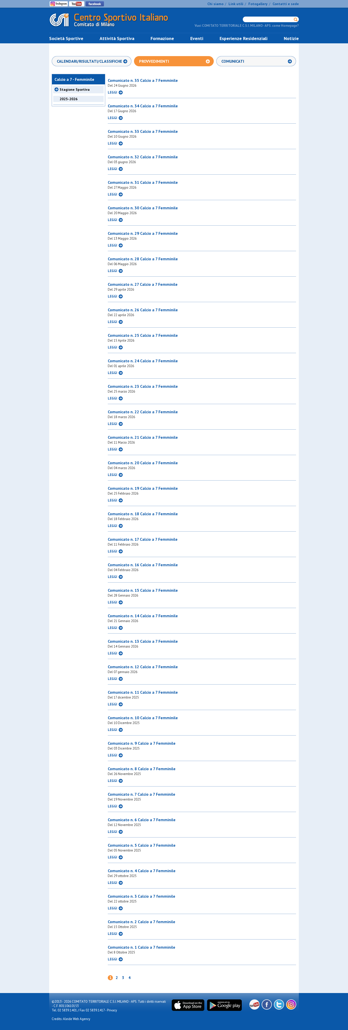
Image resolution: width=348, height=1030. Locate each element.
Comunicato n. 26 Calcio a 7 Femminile (143, 309)
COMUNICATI (232, 61)
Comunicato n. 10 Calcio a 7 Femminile (143, 717)
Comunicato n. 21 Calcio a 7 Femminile (143, 437)
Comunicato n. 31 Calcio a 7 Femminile (143, 182)
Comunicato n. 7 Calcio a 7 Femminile (141, 794)
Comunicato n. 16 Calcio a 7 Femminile (143, 564)
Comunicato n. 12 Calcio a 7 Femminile (143, 666)
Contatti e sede (286, 4)
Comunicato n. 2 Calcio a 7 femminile (141, 921)
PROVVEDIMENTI (154, 61)
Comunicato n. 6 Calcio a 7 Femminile (142, 819)
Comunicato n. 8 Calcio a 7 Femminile (142, 768)
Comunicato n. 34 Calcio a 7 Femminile (143, 105)
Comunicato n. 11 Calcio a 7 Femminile (143, 692)
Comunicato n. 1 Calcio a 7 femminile (141, 947)
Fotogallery (257, 4)
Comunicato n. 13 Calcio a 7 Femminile (143, 641)
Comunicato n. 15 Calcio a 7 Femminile (143, 590)
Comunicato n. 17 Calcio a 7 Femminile (143, 539)
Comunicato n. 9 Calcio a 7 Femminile (142, 743)
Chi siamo (215, 4)
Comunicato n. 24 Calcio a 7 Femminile (143, 360)
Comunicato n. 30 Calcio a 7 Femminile (143, 207)
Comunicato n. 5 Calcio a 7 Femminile (142, 845)
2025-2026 (68, 99)
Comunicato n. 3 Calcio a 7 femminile (141, 896)
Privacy (112, 1010)
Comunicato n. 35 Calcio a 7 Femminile (143, 80)
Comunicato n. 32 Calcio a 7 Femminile (143, 156)
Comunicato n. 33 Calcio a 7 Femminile (143, 131)
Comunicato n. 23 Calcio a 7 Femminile (143, 386)
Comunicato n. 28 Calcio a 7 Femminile (143, 258)
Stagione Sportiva (75, 89)
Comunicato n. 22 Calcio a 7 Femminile (143, 411)
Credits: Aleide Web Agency (71, 1019)
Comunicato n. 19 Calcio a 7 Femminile (143, 488)
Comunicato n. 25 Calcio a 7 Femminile (143, 335)
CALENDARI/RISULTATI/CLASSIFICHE (89, 61)
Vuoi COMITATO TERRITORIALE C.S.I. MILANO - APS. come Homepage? (247, 25)
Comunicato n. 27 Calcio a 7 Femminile (143, 284)
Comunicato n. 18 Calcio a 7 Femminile (143, 513)
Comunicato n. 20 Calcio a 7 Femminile (143, 462)
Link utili (236, 4)
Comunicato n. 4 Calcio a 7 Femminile (142, 870)
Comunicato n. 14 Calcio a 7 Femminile (143, 615)
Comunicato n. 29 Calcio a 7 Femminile (143, 233)
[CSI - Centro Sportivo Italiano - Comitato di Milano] (113, 27)
